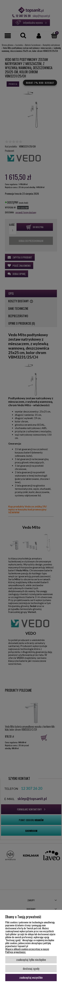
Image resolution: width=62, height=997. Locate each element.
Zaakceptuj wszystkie (31, 977)
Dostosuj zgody (31, 968)
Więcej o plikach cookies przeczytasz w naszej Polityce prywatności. (27, 950)
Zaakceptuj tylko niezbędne (31, 959)
